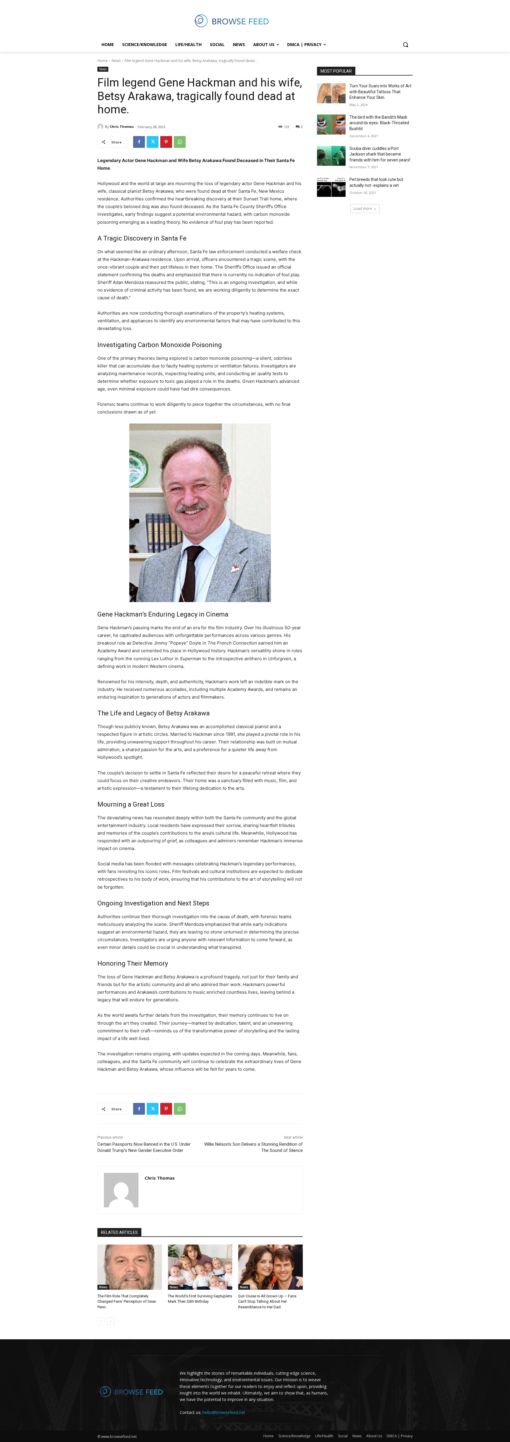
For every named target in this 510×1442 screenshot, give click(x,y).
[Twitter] (152, 142)
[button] (405, 44)
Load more (363, 208)
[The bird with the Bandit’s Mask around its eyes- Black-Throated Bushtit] (331, 125)
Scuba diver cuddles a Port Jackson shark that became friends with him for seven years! (379, 154)
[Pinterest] (166, 142)
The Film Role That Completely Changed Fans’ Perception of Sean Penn (126, 1301)
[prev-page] (101, 1321)
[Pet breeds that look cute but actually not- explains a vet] (331, 187)
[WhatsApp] (180, 142)
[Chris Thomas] (101, 127)
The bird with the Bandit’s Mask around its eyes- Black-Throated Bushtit (379, 123)
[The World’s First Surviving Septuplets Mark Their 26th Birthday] (200, 1267)
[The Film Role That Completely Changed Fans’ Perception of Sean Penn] (129, 1267)
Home (102, 60)
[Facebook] (139, 142)
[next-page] (110, 1321)
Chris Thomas (122, 126)
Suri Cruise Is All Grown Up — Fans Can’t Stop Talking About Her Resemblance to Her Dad (267, 1301)
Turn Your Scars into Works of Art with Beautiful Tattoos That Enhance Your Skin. (380, 92)
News (116, 60)
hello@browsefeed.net (223, 1412)
